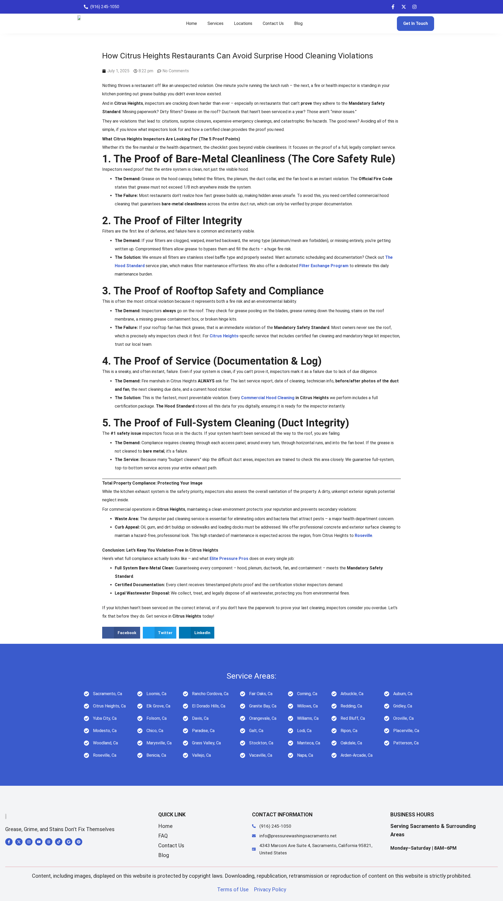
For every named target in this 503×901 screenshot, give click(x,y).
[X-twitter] (403, 7)
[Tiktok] (58, 841)
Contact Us (273, 23)
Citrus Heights (224, 335)
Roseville (363, 535)
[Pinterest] (78, 841)
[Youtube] (38, 841)
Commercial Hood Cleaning (267, 397)
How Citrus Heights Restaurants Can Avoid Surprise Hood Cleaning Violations (237, 55)
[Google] (68, 841)
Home (191, 23)
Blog (298, 23)
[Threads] (48, 841)
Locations (243, 23)
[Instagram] (414, 7)
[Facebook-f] (393, 7)
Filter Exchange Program (323, 265)
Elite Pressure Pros (229, 558)
